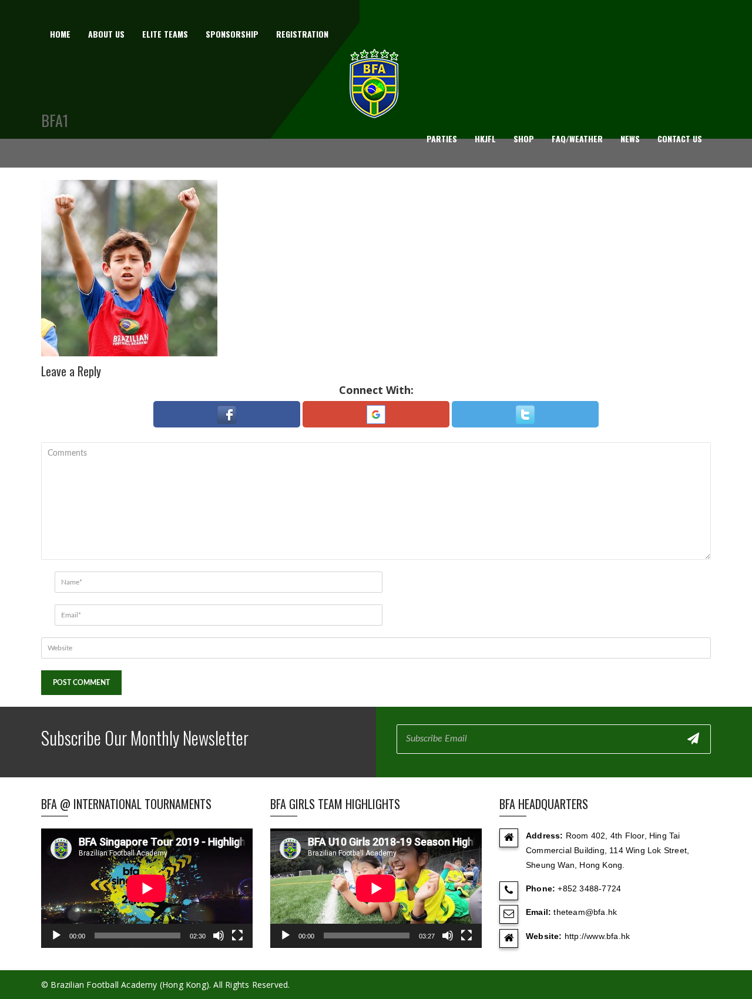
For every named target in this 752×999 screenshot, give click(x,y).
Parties (442, 138)
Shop (523, 138)
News (630, 138)
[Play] (56, 935)
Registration (302, 34)
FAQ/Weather (577, 138)
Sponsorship (232, 34)
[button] (226, 414)
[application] (147, 888)
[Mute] (218, 935)
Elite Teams (165, 34)
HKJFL (485, 138)
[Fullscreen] (237, 935)
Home (60, 34)
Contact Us (679, 138)
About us (106, 34)
